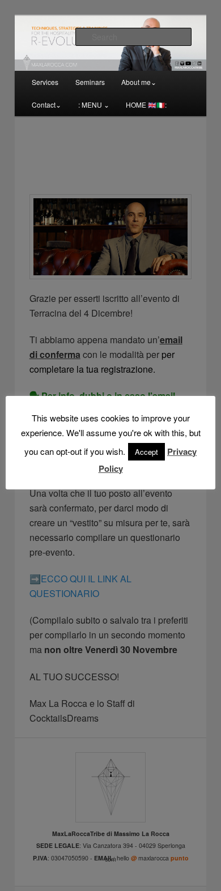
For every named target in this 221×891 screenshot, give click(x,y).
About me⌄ (138, 82)
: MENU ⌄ (93, 104)
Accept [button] (146, 451)
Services (45, 82)
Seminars (90, 82)
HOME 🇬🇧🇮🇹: (146, 104)
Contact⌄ (46, 104)
